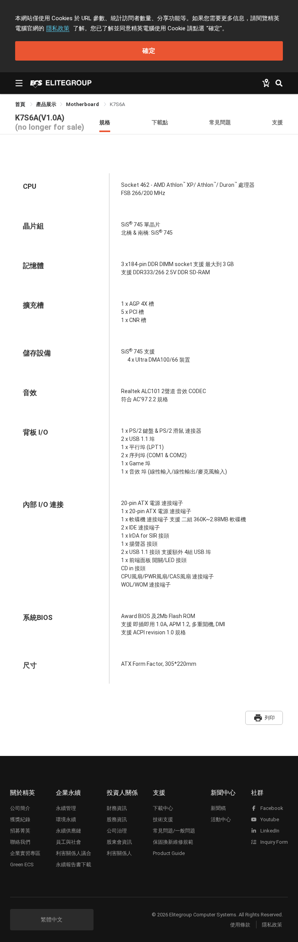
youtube (269, 819)
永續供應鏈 (68, 831)
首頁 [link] (20, 104)
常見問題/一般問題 (174, 831)
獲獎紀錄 (20, 819)
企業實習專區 (25, 853)
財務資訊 (117, 808)
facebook (271, 808)
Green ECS (22, 864)
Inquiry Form (273, 842)
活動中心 (221, 819)
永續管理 (66, 808)
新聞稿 (218, 808)
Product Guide (169, 853)
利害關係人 (119, 853)
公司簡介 (20, 808)
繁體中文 (51, 919)
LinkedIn (269, 831)
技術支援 (163, 819)
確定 (149, 50)
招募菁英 (20, 831)
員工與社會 (68, 842)
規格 (104, 122)
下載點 (160, 122)
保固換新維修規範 (173, 842)
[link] (46, 104)
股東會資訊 (119, 842)
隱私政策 (57, 28)
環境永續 (66, 819)
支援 (277, 122)
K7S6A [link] (117, 104)
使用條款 (240, 925)
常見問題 (220, 122)
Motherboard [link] (83, 104)
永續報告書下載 (73, 864)
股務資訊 (117, 819)
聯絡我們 (20, 842)
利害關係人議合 (73, 853)
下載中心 (163, 808)
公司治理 (117, 831)
